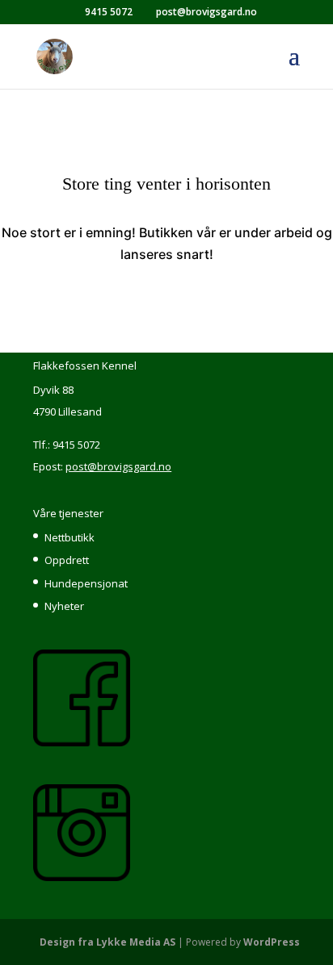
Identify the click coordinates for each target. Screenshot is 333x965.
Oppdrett (66, 560)
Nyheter (64, 606)
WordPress (271, 942)
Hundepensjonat (86, 583)
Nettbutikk (69, 537)
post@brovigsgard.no (118, 466)
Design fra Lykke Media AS (107, 942)
